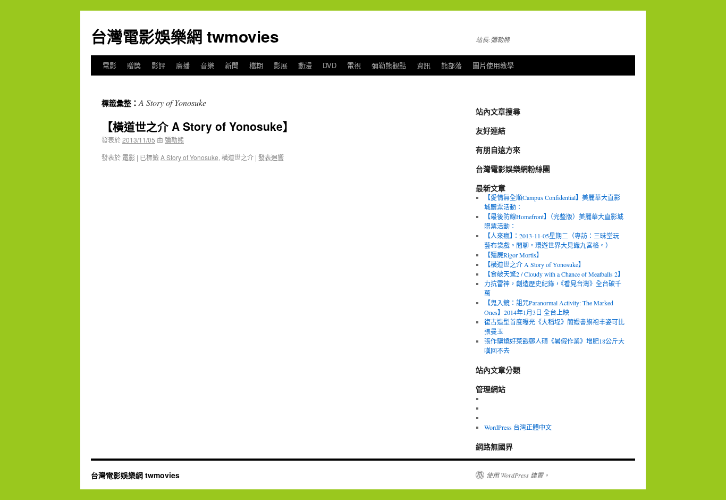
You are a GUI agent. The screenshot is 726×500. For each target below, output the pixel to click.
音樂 (207, 65)
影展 (281, 65)
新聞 (232, 65)
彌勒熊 (174, 139)
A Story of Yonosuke (189, 157)
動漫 (305, 65)
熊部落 (451, 65)
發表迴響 (271, 157)
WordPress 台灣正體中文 (518, 427)
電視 (354, 65)
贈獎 (134, 65)
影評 (158, 65)
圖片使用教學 (493, 65)
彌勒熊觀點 (389, 65)
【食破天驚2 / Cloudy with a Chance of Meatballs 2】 (554, 274)
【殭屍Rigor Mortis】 (513, 255)
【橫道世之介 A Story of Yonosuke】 (198, 126)
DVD (329, 65)
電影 (109, 65)
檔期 (256, 65)
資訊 (423, 65)
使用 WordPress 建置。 (518, 475)
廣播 (183, 65)
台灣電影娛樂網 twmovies (185, 35)
